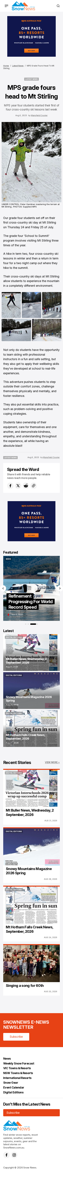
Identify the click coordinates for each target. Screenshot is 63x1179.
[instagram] (14, 1155)
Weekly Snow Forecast (18, 1063)
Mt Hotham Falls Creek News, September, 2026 (29, 929)
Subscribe (16, 1036)
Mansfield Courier (39, 115)
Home (6, 65)
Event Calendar (13, 1087)
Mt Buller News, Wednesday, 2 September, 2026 (30, 812)
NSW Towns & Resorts (18, 1073)
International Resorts (17, 1078)
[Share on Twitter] (18, 485)
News (7, 1058)
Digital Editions (13, 1092)
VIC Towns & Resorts (17, 1068)
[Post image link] (31, 788)
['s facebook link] (6, 1155)
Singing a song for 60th (25, 985)
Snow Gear (10, 1082)
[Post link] (31, 652)
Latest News (18, 65)
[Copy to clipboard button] (33, 485)
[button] (3, 588)
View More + (52, 762)
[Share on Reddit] (26, 485)
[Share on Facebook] (10, 485)
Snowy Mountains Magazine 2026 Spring (29, 871)
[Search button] (58, 5)
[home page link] (23, 6)
